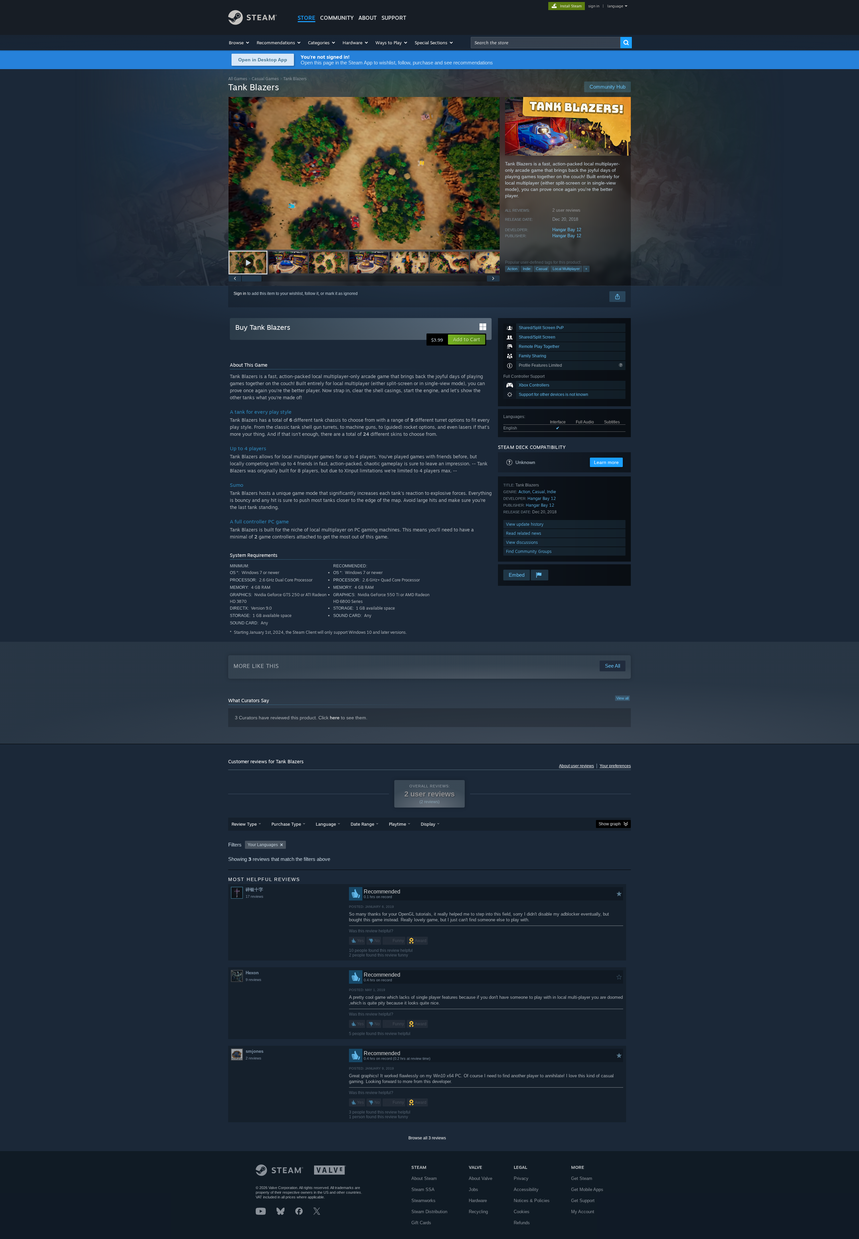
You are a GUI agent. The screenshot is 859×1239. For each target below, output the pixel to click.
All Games (237, 78)
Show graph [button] (610, 824)
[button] (239, 42)
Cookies (521, 1211)
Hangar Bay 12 (566, 229)
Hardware (478, 1200)
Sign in (240, 293)
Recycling (478, 1211)
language (615, 6)
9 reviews (253, 980)
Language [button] (326, 824)
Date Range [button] (362, 824)
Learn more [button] (606, 462)
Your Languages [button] (263, 844)
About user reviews (576, 766)
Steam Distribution (429, 1211)
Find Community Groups (529, 551)
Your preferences (615, 766)
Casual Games (265, 78)
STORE (306, 17)
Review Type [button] (244, 824)
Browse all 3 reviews (427, 1138)
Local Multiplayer (566, 269)
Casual (541, 269)
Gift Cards (421, 1222)
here (335, 717)
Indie (526, 269)
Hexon (252, 972)
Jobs (473, 1189)
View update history (525, 524)
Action (512, 269)
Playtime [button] (397, 824)
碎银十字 (254, 889)
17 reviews (254, 896)
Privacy (521, 1178)
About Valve (480, 1178)
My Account (582, 1211)
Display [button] (428, 824)
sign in (593, 6)
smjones (254, 1051)
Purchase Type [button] (286, 824)
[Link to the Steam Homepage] (252, 23)
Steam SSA (423, 1189)
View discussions (522, 542)
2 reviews (253, 1058)
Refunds (522, 1222)
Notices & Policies (532, 1200)
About (367, 17)
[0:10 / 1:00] (364, 173)
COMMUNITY (337, 17)
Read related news (523, 533)
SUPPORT (394, 17)
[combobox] (545, 42)
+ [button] (586, 269)
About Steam (424, 1178)
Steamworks (423, 1200)
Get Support (583, 1200)
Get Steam (581, 1178)
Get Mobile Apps (587, 1189)
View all (622, 698)
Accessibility (526, 1189)
